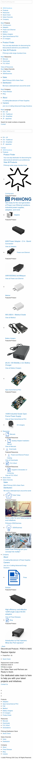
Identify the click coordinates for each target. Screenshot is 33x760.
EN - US (5, 112)
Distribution (6, 741)
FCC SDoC (6, 63)
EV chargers (6, 39)
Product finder (7, 715)
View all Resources (7, 67)
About (4, 747)
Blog (4, 94)
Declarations (7, 728)
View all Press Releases (13, 617)
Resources (6, 13)
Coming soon (7, 25)
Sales (4, 739)
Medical (5, 32)
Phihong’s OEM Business (13, 523)
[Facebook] (4, 690)
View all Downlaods (11, 460)
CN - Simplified (7, 116)
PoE (4, 706)
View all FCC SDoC (11, 475)
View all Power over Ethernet (14, 278)
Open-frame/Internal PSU (10, 36)
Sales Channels (8, 17)
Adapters (5, 27)
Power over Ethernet (9, 30)
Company (6, 19)
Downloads (6, 61)
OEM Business (7, 73)
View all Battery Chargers (13, 368)
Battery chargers (8, 34)
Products (5, 10)
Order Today (6, 71)
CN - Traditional (7, 114)
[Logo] (6, 128)
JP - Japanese (7, 118)
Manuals (5, 59)
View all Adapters (10, 246)
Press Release (7, 91)
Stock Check (7, 15)
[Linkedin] (4, 693)
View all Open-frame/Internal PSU (15, 419)
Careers (5, 754)
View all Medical (10, 318)
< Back (3, 646)
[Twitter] (4, 696)
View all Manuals (10, 446)
